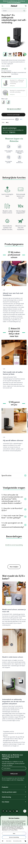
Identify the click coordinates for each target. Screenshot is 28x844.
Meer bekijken (14, 567)
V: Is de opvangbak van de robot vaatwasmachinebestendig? (12, 525)
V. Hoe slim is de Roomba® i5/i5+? (12, 509)
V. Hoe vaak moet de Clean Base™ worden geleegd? (12, 516)
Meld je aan (14, 773)
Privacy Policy (20, 780)
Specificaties (6, 475)
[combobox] (14, 10)
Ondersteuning (6, 797)
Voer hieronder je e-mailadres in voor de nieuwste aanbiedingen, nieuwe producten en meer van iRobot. (13, 763)
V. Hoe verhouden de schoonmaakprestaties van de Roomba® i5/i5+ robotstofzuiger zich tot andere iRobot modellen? (12, 499)
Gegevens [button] (12, 132)
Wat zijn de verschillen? (14, 109)
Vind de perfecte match (9, 792)
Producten (5, 787)
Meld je (18, 2)
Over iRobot (5, 802)
